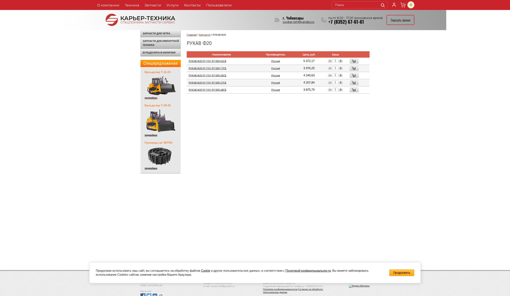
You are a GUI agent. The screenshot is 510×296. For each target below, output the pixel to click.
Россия (275, 61)
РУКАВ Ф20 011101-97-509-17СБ (207, 68)
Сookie (205, 270)
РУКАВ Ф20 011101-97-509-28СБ (207, 90)
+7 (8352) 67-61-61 (346, 21)
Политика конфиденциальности (280, 289)
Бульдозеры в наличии (159, 52)
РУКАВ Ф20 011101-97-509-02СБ (207, 61)
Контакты (192, 5)
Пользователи (219, 5)
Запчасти (153, 5)
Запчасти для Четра (156, 33)
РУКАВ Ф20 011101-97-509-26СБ (207, 75)
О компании (108, 5)
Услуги (173, 5)
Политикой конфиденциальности (308, 270)
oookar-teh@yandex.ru (298, 22)
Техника (132, 5)
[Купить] (354, 61)
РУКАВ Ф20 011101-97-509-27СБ (207, 82)
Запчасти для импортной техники (161, 43)
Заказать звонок (400, 20)
